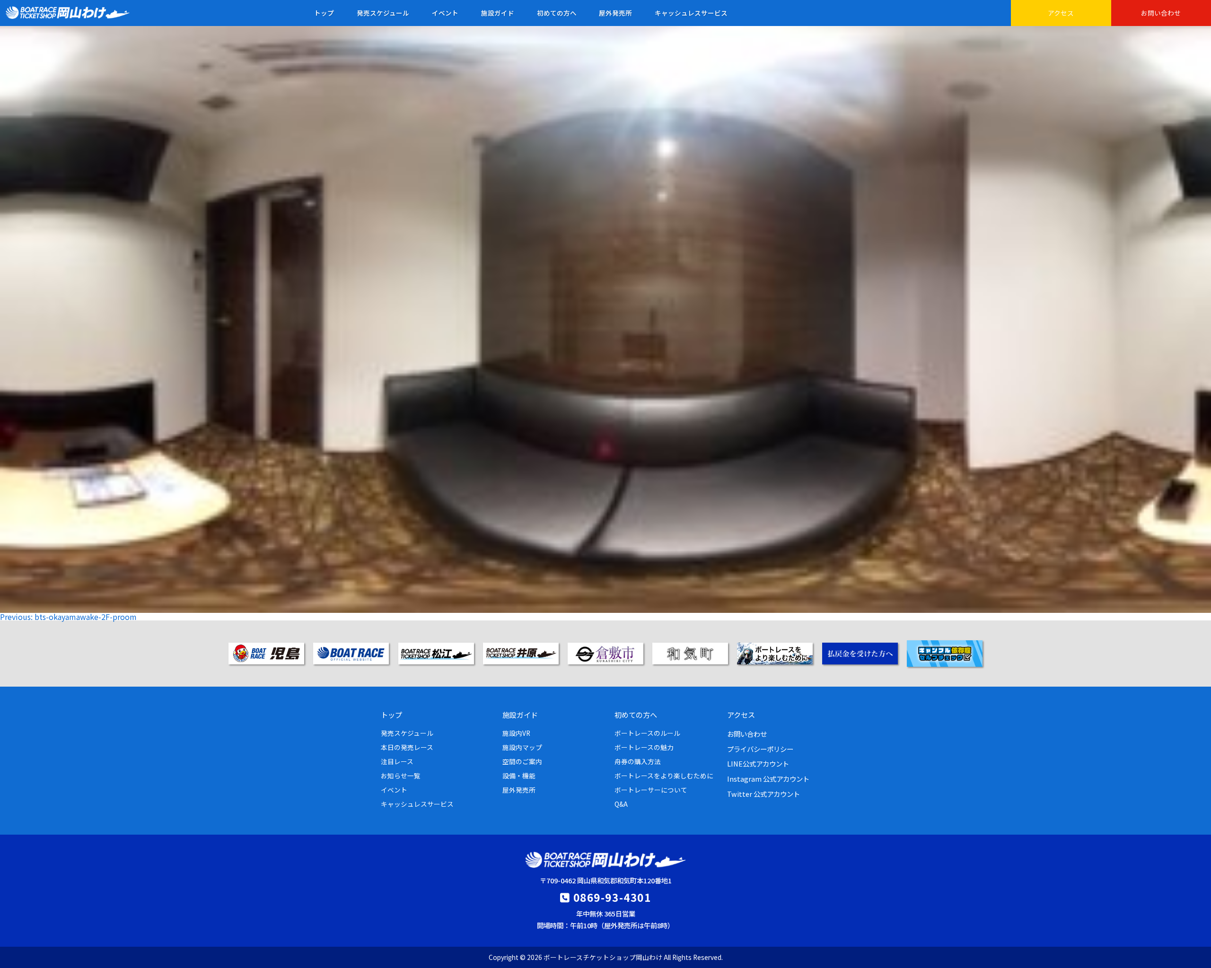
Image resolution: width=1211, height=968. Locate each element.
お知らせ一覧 (401, 775)
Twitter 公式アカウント (763, 794)
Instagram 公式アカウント (768, 779)
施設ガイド (497, 12)
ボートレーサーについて (650, 789)
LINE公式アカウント (758, 763)
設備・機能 (518, 775)
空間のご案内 (522, 761)
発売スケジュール (383, 12)
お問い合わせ (1161, 12)
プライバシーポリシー (760, 749)
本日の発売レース (407, 747)
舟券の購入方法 (637, 761)
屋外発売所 (615, 12)
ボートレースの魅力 (644, 747)
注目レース (397, 761)
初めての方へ (557, 12)
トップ (324, 12)
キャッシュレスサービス (691, 12)
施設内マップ (522, 747)
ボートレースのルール (647, 733)
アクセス (1061, 12)
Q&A (621, 804)
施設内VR (516, 733)
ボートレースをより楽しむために (663, 775)
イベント (445, 12)
